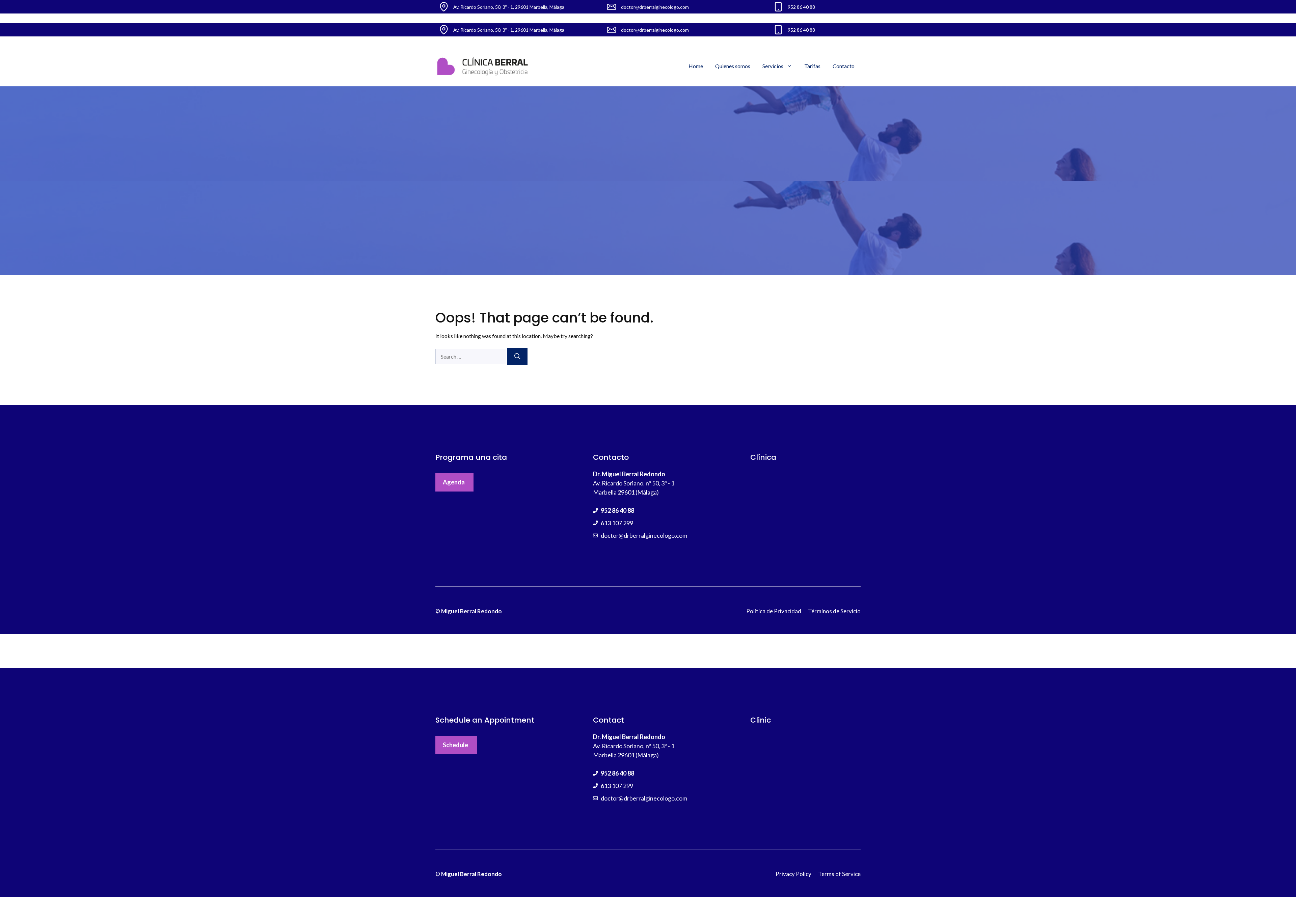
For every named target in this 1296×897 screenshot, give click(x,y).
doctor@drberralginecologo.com (644, 535)
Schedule (455, 745)
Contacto (844, 66)
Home (695, 66)
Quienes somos (732, 66)
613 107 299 (617, 523)
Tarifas (812, 66)
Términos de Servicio (834, 611)
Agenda (454, 482)
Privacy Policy (793, 873)
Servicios (772, 66)
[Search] (517, 356)
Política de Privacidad (773, 611)
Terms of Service (839, 873)
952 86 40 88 (617, 510)
